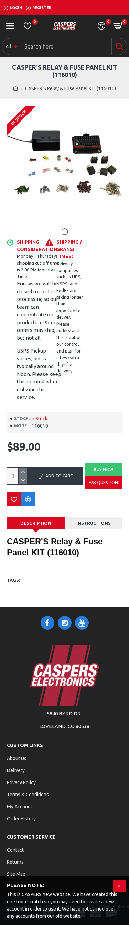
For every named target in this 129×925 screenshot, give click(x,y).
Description (35, 523)
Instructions (93, 523)
